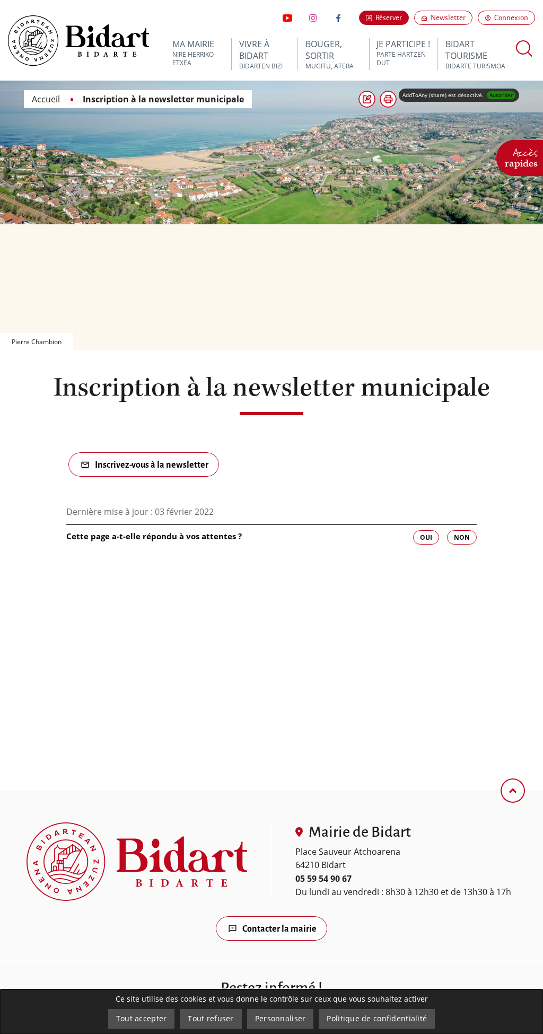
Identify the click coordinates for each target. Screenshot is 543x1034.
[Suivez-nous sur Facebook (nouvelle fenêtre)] (338, 18)
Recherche (524, 48)
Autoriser (501, 95)
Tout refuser (210, 1018)
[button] (388, 99)
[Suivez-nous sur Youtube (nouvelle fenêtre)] (287, 18)
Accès (521, 156)
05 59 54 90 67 (323, 878)
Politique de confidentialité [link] (377, 1018)
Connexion (511, 18)
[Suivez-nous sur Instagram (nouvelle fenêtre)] (313, 18)
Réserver (388, 18)
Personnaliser (280, 1018)
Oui (426, 537)
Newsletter (451, 17)
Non (462, 537)
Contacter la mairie (279, 929)
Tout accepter (141, 1018)
